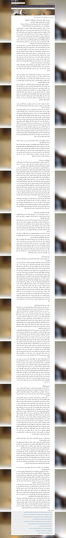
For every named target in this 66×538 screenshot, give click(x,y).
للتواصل (22, 6)
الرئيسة (52, 8)
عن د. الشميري (49, 6)
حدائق (38, 6)
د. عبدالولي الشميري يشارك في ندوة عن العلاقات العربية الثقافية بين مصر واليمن (40, 528)
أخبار (34, 6)
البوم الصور (26, 6)
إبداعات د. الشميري (42, 6)
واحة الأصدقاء (31, 6)
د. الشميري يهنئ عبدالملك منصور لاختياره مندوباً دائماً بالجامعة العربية (42, 519)
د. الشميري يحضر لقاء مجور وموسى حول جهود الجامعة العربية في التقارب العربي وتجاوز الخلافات (38, 521)
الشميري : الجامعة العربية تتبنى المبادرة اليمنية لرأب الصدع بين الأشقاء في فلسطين (40, 523)
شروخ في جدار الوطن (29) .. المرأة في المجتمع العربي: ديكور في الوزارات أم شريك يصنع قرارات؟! (37, 514)
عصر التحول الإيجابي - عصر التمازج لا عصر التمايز (45, 532)
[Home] (53, 6)
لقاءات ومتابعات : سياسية (48, 8)
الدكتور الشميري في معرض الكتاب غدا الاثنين (45, 526)
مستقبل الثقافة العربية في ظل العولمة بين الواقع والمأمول (43, 530)
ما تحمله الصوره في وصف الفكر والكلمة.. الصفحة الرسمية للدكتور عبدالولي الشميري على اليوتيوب (38, 512)
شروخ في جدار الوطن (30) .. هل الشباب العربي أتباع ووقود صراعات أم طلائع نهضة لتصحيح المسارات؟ (37, 516)
